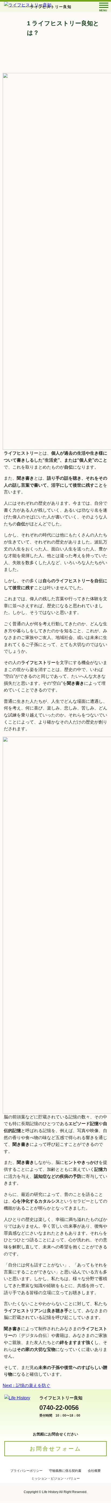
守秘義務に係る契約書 (65, 1471)
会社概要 (94, 1471)
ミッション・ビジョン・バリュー (55, 1478)
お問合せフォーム (55, 1449)
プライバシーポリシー (26, 1471)
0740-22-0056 (59, 1407)
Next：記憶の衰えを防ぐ (26, 1385)
